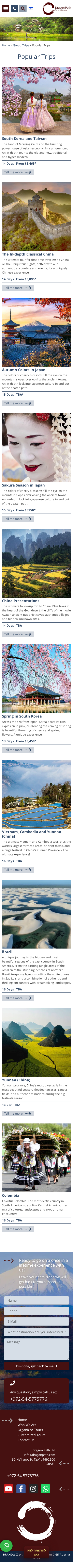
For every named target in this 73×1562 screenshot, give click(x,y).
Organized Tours (30, 1430)
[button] (5, 8)
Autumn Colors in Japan (23, 369)
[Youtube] (8, 1488)
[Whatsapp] (45, 1488)
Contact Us (26, 1440)
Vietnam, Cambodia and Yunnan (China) (31, 834)
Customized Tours (31, 1435)
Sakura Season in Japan (23, 485)
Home (6, 45)
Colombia (10, 1195)
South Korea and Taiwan (24, 138)
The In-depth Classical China (28, 254)
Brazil (7, 951)
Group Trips (21, 45)
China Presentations (20, 600)
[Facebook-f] (21, 1488)
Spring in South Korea (22, 716)
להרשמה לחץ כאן (36, 1552)
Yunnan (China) (16, 1080)
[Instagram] (33, 1488)
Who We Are (27, 1425)
